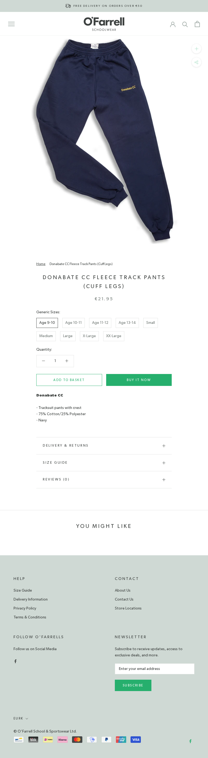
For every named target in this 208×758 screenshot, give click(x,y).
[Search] (185, 24)
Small (150, 323)
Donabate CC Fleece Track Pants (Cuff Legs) (81, 264)
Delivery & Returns (66, 445)
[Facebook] (15, 661)
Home (41, 264)
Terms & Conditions (30, 617)
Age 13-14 (127, 323)
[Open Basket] (197, 24)
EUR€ (19, 718)
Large (68, 336)
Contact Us (124, 599)
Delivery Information (31, 599)
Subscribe (133, 685)
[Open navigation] (11, 23)
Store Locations (128, 608)
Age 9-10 (47, 323)
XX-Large (113, 336)
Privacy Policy (25, 608)
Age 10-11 (73, 323)
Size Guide (55, 463)
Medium (46, 336)
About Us (123, 590)
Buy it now (139, 380)
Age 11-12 (100, 323)
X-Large (89, 336)
